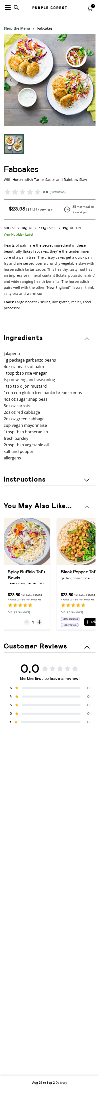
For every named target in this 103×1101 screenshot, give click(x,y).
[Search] (16, 7)
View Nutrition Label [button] (18, 234)
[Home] (49, 7)
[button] (14, 144)
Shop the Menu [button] (17, 28)
